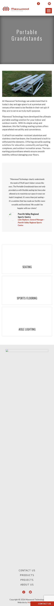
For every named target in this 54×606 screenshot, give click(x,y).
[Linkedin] (49, 3)
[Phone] (43, 3)
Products (27, 575)
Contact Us (44, 604)
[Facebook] (38, 3)
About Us (27, 584)
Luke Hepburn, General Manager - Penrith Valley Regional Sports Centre (31, 222)
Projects (27, 579)
